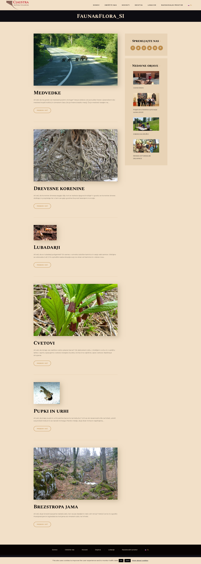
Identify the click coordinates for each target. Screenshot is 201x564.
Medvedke (47, 93)
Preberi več (42, 110)
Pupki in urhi (51, 411)
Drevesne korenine (59, 188)
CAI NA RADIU (138, 88)
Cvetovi (44, 343)
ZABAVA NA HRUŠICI (141, 134)
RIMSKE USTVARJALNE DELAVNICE (142, 157)
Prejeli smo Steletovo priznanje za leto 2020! (145, 111)
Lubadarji (47, 247)
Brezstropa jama (56, 507)
